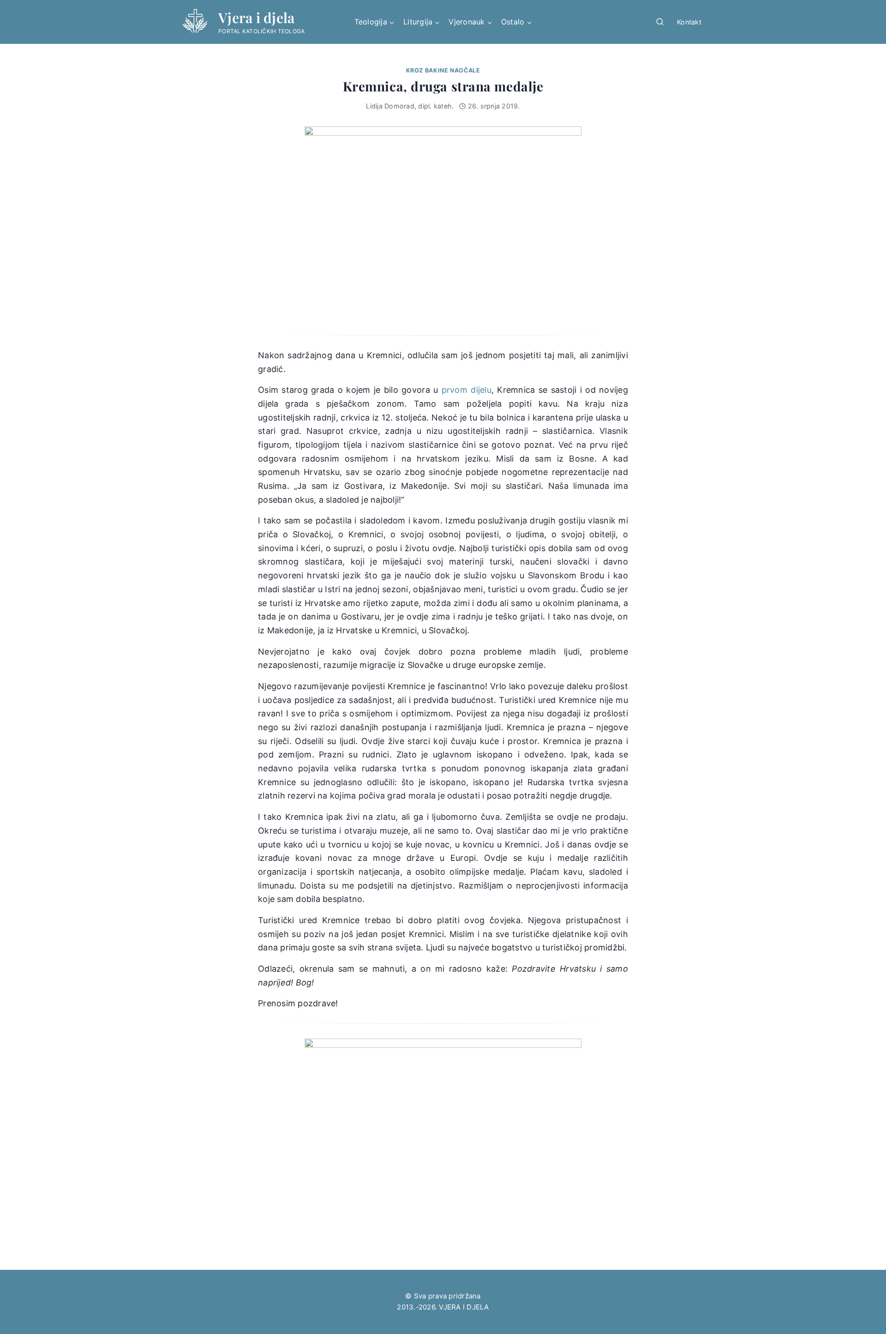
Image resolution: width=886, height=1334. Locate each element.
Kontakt (689, 22)
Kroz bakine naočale (443, 70)
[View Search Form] (660, 22)
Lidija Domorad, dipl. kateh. (410, 106)
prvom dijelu (466, 390)
